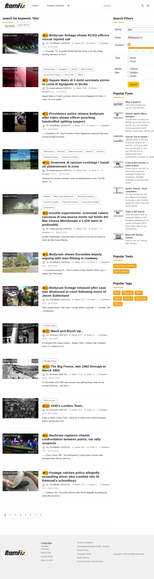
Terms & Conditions (85, 543)
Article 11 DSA (47, 560)
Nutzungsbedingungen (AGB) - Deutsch (93, 546)
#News (117, 298)
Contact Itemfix (47, 556)
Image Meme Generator (125, 266)
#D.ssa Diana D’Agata (52, 75)
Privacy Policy (82, 550)
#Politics (128, 298)
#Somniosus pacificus (86, 196)
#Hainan (47, 196)
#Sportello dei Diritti (70, 157)
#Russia (89, 151)
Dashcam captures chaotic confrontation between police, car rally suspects (71, 439)
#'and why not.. (50, 400)
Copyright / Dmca (84, 554)
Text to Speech (121, 271)
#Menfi (80, 75)
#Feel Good (141, 298)
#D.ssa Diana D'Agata (90, 202)
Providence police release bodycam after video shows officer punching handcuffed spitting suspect (73, 117)
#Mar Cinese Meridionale (63, 196)
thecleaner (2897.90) (58, 335)
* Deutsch (45, 549)
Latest (35, 5)
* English (44, 546)
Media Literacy (83, 558)
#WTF (138, 293)
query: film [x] (23, 25)
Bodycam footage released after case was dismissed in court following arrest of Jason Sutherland (74, 291)
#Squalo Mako (49, 69)
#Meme (118, 304)
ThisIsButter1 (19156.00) (60, 43)
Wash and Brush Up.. (67, 331)
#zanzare (99, 151)
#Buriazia (61, 151)
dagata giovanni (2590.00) (60, 88)
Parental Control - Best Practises (90, 561)
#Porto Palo (69, 75)
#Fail (117, 293)
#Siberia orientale (75, 151)
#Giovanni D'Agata (51, 157)
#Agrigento (63, 69)
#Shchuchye (48, 151)
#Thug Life (127, 293)
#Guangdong (49, 207)
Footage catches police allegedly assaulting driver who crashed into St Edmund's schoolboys (71, 476)
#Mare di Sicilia (87, 69)
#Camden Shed (50, 326)
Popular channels (55, 5)
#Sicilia (74, 69)
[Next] (40, 515)
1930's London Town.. (67, 405)
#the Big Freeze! (50, 361)
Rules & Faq (46, 553)
